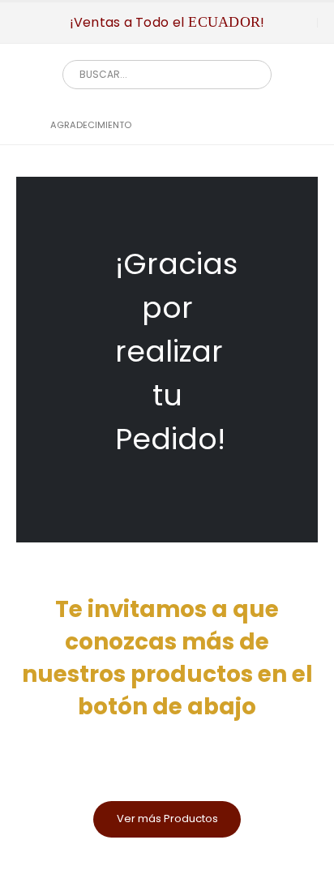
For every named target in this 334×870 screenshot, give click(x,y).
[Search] (247, 74)
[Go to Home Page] (22, 125)
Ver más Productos (167, 818)
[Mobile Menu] (28, 22)
